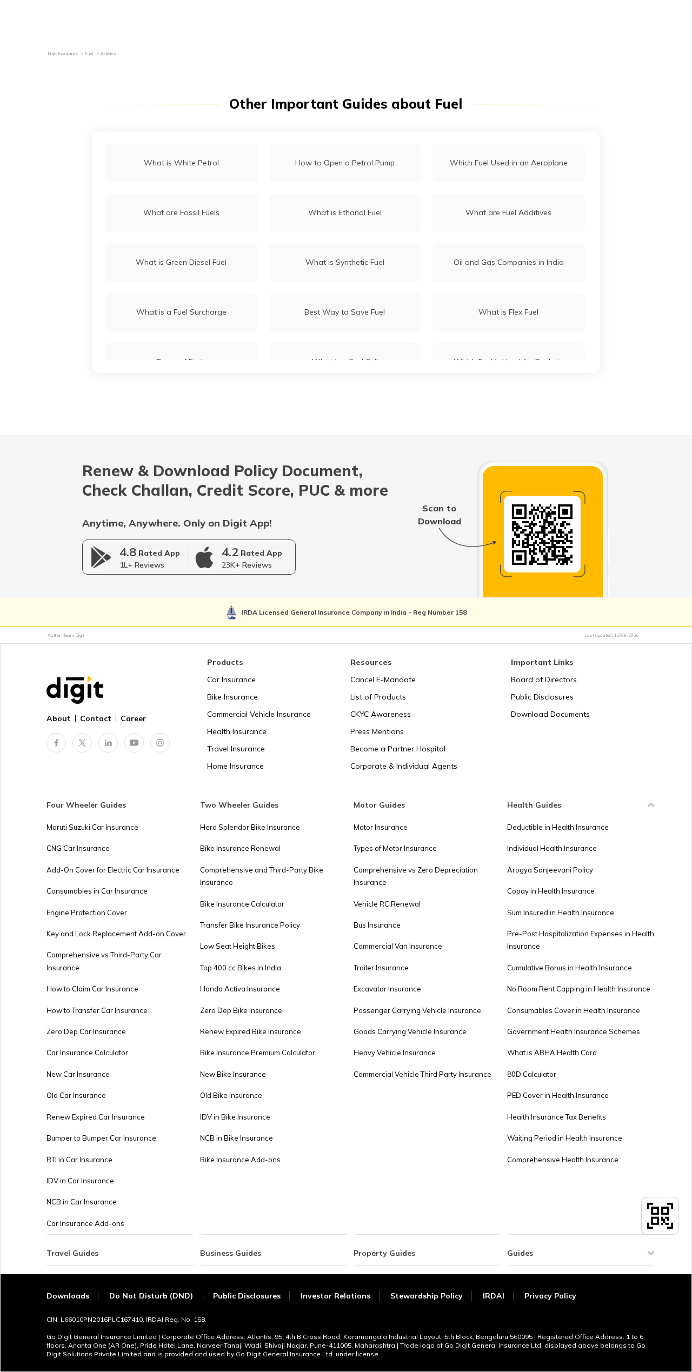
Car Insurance (231, 679)
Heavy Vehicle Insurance (395, 1052)
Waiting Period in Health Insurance (564, 1138)
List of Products (378, 697)
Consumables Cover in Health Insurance (573, 1010)
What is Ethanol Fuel (345, 212)
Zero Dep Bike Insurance (241, 1010)
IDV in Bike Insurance (235, 1117)
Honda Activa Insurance (240, 988)
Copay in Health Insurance (551, 891)
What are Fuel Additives (508, 212)
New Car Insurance (78, 1074)
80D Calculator (531, 1074)
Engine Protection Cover (86, 912)
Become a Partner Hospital (397, 749)
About (58, 718)
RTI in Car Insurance (79, 1159)
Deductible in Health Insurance (558, 827)
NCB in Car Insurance (81, 1201)
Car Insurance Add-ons (85, 1223)
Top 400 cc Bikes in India (240, 967)
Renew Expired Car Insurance (95, 1117)
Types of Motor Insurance (395, 848)
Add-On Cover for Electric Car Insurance (112, 869)
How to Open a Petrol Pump (345, 163)
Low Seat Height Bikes (237, 946)
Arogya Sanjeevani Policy (550, 869)
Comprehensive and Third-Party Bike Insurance (261, 876)
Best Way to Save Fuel (344, 312)
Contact (95, 718)
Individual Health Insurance (552, 848)
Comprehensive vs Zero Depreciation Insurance (416, 876)
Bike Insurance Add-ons (240, 1159)
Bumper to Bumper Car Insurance (101, 1138)
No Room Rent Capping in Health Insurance (578, 988)
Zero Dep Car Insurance (86, 1031)
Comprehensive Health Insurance (562, 1159)
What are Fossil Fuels (181, 212)
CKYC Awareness (380, 714)
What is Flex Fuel (508, 312)
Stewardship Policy (426, 1296)
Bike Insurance (232, 697)
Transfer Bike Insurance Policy (250, 925)
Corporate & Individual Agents (403, 766)
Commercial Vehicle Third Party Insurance (422, 1074)
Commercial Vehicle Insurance (259, 714)
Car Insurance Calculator (87, 1052)
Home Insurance (235, 766)
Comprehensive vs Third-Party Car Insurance (104, 960)
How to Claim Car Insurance (92, 988)
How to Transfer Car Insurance (97, 1010)
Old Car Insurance (76, 1095)
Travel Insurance (236, 749)
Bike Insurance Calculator (242, 904)
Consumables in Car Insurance (97, 891)
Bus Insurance (377, 925)
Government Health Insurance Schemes (573, 1031)
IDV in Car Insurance (80, 1180)
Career (133, 718)
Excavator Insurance (387, 988)
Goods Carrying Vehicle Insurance (410, 1031)
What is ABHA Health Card (552, 1052)
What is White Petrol (181, 163)
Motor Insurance (381, 827)
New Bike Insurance (233, 1074)
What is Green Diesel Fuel (181, 262)
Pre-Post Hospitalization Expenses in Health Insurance (580, 939)
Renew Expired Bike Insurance (250, 1031)
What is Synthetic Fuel (344, 262)
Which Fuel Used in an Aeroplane (509, 163)
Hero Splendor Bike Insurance (250, 827)
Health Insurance (237, 731)
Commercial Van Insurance (398, 946)
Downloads (67, 1296)
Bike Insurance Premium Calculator (257, 1052)
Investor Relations (335, 1296)
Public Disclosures (542, 697)
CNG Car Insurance (78, 848)
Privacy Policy (550, 1296)
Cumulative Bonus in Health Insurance (569, 967)
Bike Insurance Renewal (240, 848)
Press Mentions (377, 731)
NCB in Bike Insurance (236, 1138)
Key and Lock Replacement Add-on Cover (116, 933)
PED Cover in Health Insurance (558, 1095)
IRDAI (493, 1296)
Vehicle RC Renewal (387, 904)
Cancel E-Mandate (383, 679)
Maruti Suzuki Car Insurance (92, 827)
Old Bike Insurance (231, 1095)
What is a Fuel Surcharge (181, 312)
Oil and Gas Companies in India (509, 262)
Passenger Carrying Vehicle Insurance (417, 1010)
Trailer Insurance (381, 967)
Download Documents (550, 714)
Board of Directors (544, 679)
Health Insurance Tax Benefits (556, 1117)
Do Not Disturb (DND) (152, 1296)
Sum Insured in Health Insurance (560, 912)
